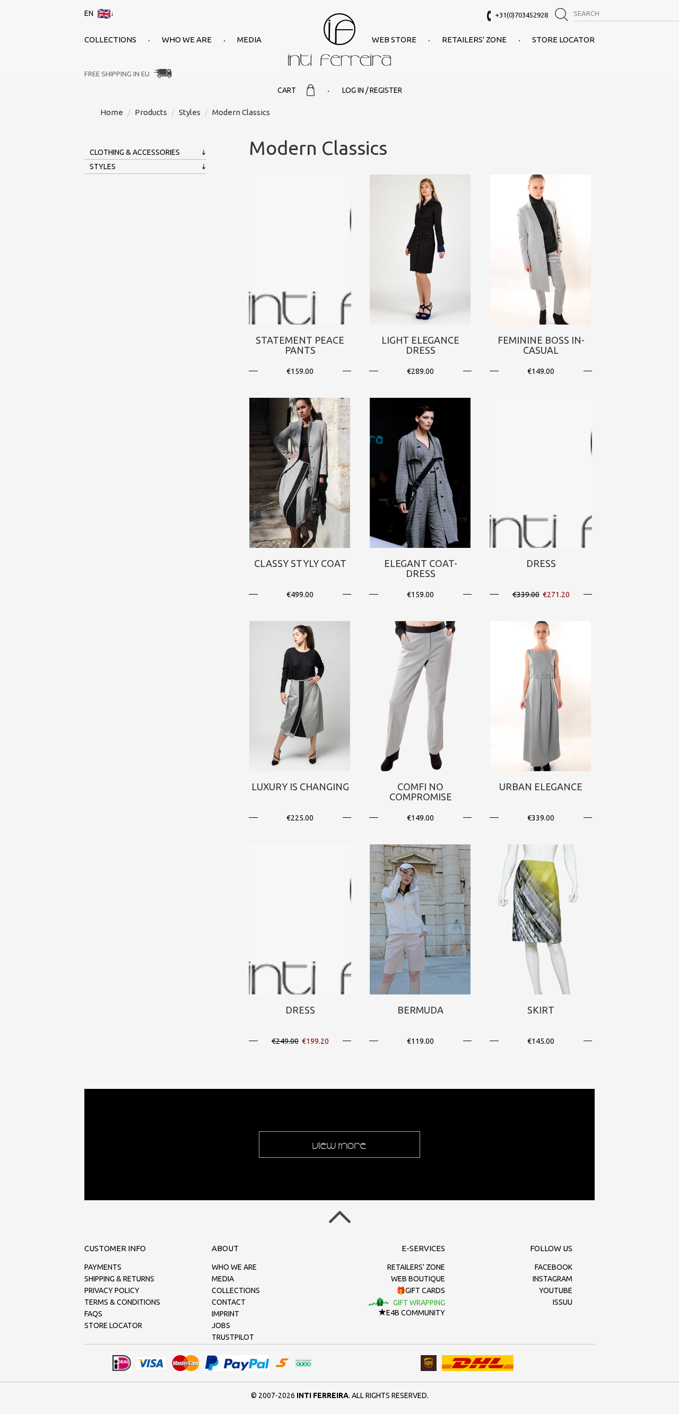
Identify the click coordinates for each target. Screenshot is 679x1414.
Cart (286, 90)
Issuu (562, 1302)
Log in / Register (372, 90)
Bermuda (420, 1010)
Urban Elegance (540, 786)
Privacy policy (112, 1290)
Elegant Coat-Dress (420, 568)
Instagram (552, 1279)
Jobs (221, 1325)
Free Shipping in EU (117, 73)
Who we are (187, 39)
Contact (229, 1302)
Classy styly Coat (300, 563)
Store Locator (563, 39)
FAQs (93, 1314)
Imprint (225, 1314)
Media (249, 39)
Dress (541, 563)
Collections (110, 39)
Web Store (394, 39)
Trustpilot (233, 1337)
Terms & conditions (122, 1302)
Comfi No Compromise (420, 791)
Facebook (553, 1267)
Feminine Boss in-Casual (541, 345)
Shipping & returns (119, 1279)
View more (339, 1144)
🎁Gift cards (420, 1290)
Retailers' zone (474, 39)
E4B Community (415, 1312)
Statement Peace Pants (300, 345)
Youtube (555, 1290)
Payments (102, 1267)
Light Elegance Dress (420, 345)
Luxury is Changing (300, 786)
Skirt (540, 1010)
